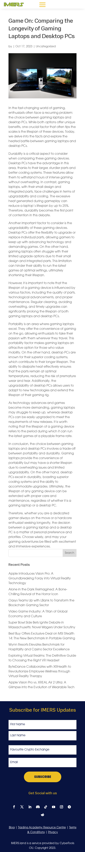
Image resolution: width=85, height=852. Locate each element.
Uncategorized (46, 46)
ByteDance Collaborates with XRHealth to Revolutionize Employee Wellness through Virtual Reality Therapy (39, 671)
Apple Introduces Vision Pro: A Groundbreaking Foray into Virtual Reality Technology (39, 578)
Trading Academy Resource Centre (42, 827)
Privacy (53, 832)
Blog (12, 827)
